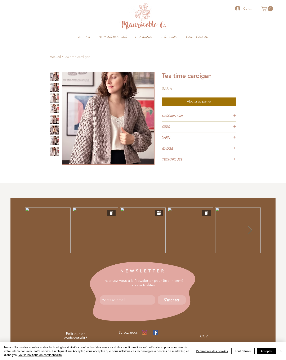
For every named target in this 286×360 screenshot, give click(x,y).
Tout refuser (243, 351)
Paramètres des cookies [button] (212, 351)
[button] (267, 8)
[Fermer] (280, 351)
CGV (204, 336)
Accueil (55, 57)
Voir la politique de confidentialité (40, 355)
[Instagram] (144, 332)
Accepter (266, 351)
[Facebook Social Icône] (155, 332)
